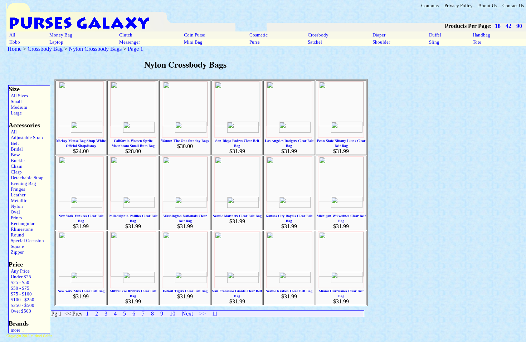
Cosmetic (258, 35)
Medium (18, 107)
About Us (487, 5)
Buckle (17, 160)
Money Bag (60, 35)
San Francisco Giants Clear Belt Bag (237, 293)
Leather (17, 194)
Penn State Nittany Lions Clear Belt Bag (341, 143)
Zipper (16, 252)
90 (519, 26)
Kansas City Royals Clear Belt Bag (289, 218)
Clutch (125, 35)
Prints (15, 217)
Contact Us (513, 5)
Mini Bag (193, 42)
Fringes (17, 189)
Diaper (378, 35)
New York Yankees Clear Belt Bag (80, 218)
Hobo (14, 42)
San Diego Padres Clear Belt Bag (237, 143)
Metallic (18, 200)
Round (16, 235)
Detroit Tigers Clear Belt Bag (185, 290)
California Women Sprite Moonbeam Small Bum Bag (133, 143)
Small (15, 101)
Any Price (19, 271)
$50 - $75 (19, 288)
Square (16, 246)
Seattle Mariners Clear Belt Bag (237, 215)
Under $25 (20, 276)
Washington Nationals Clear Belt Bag (185, 218)
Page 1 (135, 49)
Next (187, 314)
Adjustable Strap (26, 137)
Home (14, 49)
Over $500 (20, 311)
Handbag (481, 35)
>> (202, 314)
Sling (434, 42)
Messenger (129, 42)
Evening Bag (22, 183)
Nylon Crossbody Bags (95, 49)
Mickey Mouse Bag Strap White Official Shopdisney (81, 143)
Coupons (430, 5)
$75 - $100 (20, 294)
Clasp (15, 172)
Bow (14, 154)
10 (172, 314)
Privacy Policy (458, 5)
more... (16, 330)
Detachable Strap (26, 177)
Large (15, 113)
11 (215, 314)
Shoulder (381, 42)
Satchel (315, 42)
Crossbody (318, 35)
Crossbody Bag (45, 49)
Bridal (16, 149)
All (12, 35)
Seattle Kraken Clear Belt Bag (289, 290)
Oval (14, 212)
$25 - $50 (19, 282)
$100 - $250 (21, 299)
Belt (14, 143)
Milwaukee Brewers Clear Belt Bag (133, 293)
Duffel (435, 35)
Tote (477, 42)
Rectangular (21, 223)
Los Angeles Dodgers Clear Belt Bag (289, 143)
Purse (254, 42)
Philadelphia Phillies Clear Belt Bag (132, 218)
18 (498, 26)
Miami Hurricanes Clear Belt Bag (341, 293)
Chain (16, 166)
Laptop (56, 42)
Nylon (16, 206)
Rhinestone (21, 229)
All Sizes (18, 95)
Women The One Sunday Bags (185, 140)
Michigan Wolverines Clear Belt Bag (341, 218)
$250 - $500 (21, 305)
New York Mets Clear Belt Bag (81, 290)
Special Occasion (26, 240)
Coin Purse (194, 35)
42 (508, 26)
